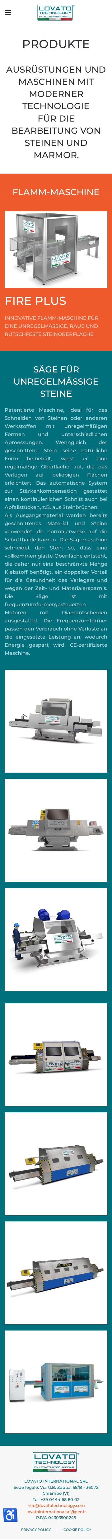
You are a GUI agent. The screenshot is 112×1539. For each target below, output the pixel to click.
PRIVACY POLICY (36, 1529)
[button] (8, 12)
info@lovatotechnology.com (56, 1505)
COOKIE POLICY (77, 1529)
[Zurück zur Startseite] (56, 12)
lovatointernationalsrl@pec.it (56, 1511)
